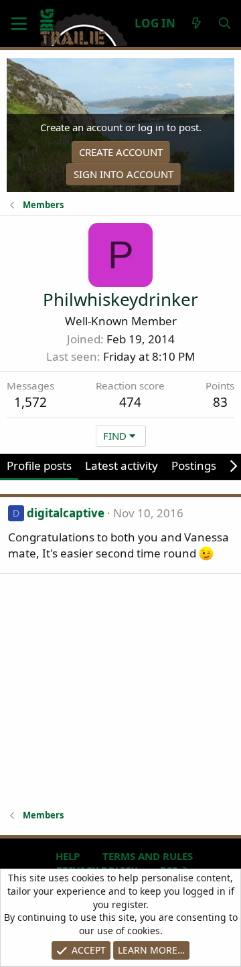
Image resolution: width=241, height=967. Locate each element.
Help (68, 856)
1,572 (30, 402)
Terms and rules (147, 856)
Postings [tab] (193, 465)
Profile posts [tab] (39, 465)
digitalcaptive (65, 513)
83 (220, 402)
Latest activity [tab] (121, 465)
